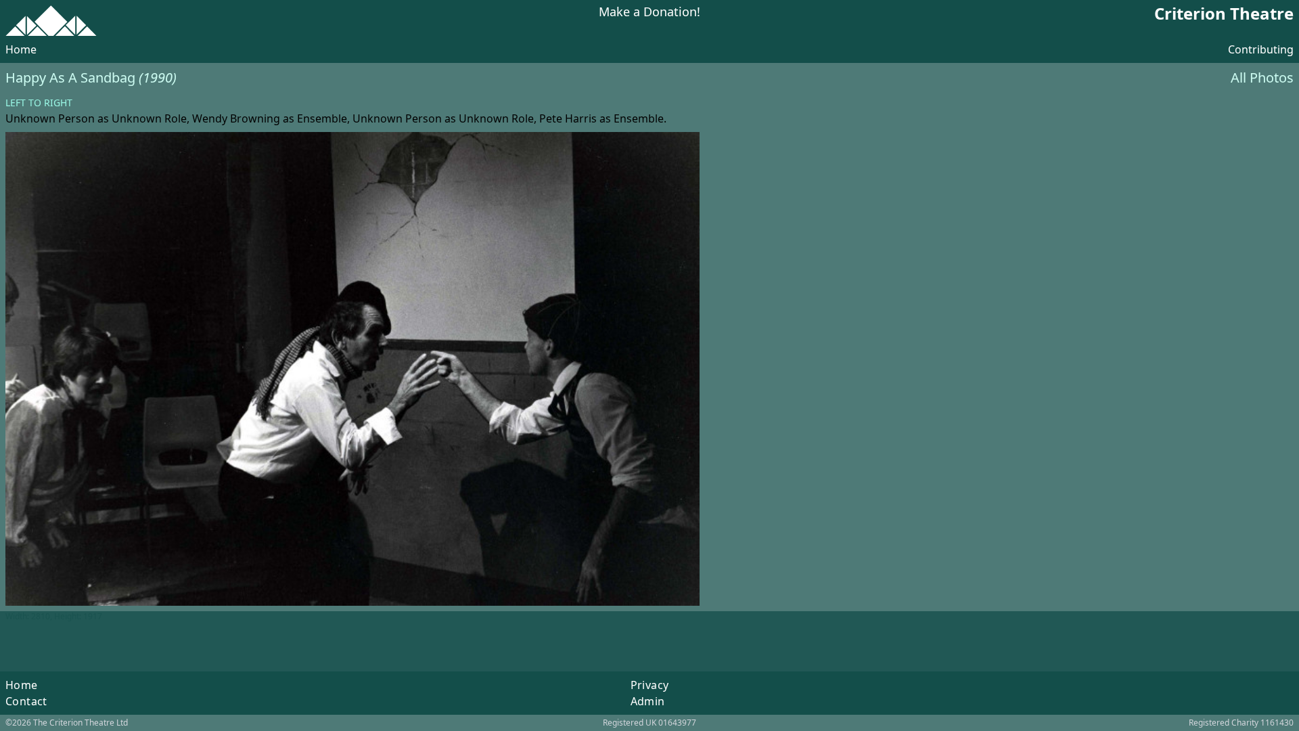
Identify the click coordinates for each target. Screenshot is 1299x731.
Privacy (650, 685)
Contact (26, 701)
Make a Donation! (649, 12)
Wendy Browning (236, 118)
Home (21, 49)
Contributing (1261, 49)
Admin (648, 701)
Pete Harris (568, 118)
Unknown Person (50, 118)
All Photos (1262, 77)
